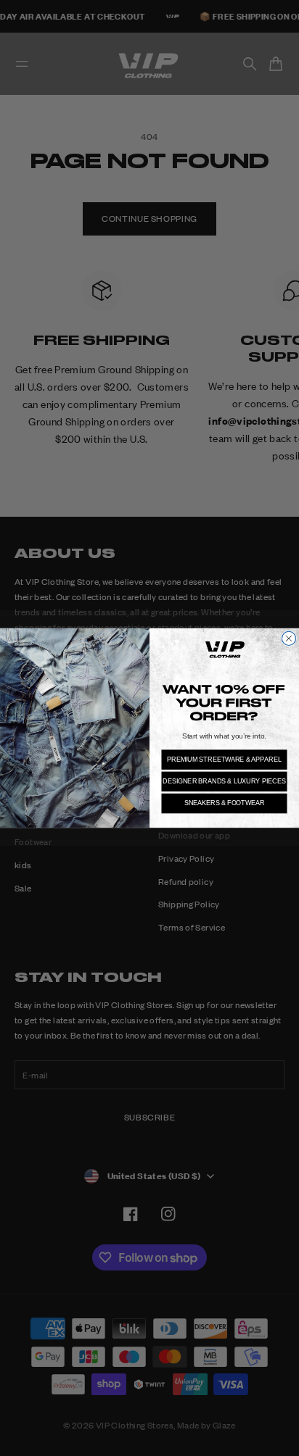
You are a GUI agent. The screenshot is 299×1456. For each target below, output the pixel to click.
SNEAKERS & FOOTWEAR (224, 803)
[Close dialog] (288, 638)
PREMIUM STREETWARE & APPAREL (224, 759)
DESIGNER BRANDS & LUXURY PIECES (224, 781)
